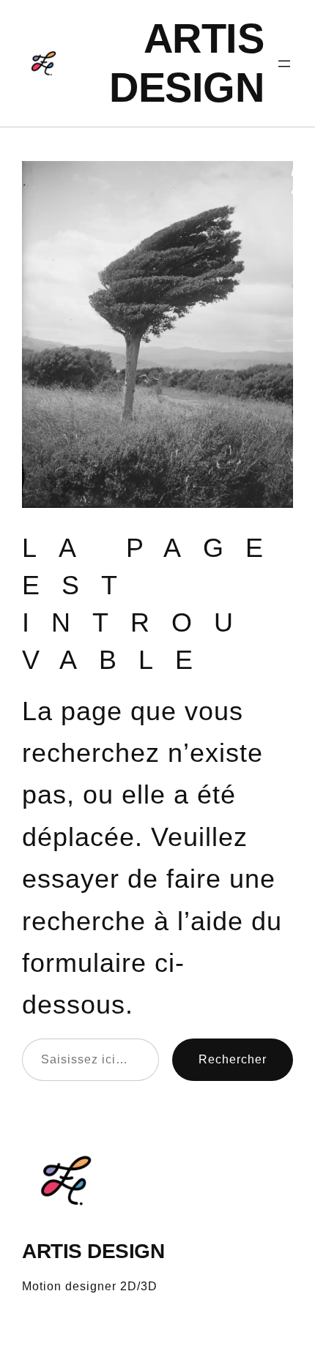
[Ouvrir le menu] (284, 63)
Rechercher (233, 1059)
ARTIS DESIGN (93, 1250)
